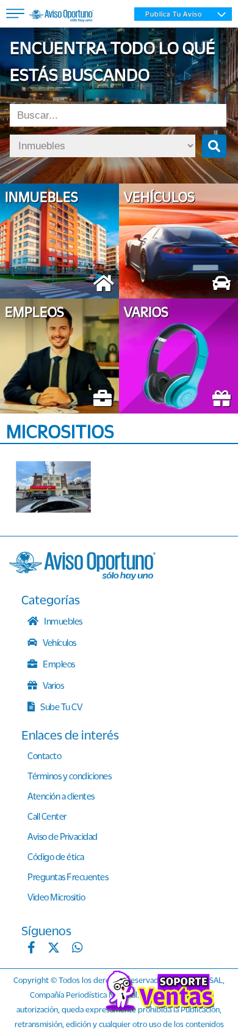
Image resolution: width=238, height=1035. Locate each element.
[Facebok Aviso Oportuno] (31, 948)
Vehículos (58, 642)
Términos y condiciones (69, 776)
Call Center (47, 816)
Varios (52, 685)
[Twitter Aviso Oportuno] (54, 948)
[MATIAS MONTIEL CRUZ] (58, 487)
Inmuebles (62, 621)
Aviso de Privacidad (62, 836)
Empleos (58, 664)
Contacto (44, 755)
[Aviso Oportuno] (82, 576)
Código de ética (55, 856)
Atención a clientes (61, 796)
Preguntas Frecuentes (67, 876)
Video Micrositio (56, 897)
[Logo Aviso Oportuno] (61, 17)
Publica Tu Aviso (173, 14)
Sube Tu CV (60, 706)
